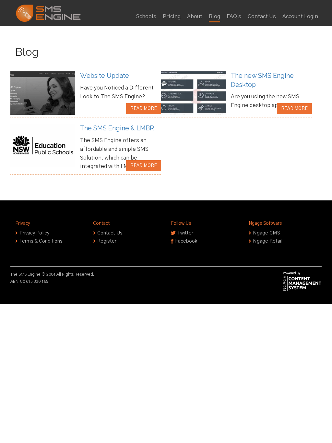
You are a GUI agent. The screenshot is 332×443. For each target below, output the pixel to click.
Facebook (186, 241)
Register (106, 241)
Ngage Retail (267, 241)
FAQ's (234, 16)
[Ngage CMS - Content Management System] (302, 281)
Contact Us (262, 16)
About (194, 16)
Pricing (172, 16)
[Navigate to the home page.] (50, 8)
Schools (146, 16)
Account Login (300, 16)
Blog (214, 16)
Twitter (185, 233)
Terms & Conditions (41, 241)
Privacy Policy (34, 233)
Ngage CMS (266, 233)
